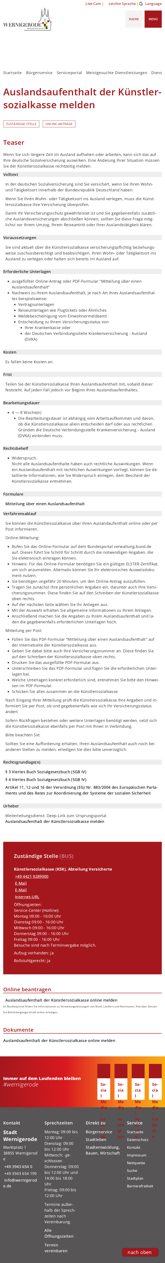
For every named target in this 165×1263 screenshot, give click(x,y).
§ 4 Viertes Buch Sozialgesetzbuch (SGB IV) (45, 779)
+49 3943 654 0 (17, 1166)
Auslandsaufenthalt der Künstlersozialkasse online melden (59, 1040)
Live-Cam (93, 3)
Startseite (12, 72)
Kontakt (134, 1147)
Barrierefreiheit (140, 1186)
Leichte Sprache (122, 3)
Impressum (136, 1155)
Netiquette (136, 1163)
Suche (132, 1170)
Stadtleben (96, 1139)
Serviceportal (69, 72)
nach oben (140, 1252)
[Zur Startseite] (27, 19)
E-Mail (21, 883)
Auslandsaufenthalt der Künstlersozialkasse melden (54, 821)
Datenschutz (137, 1139)
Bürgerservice (39, 72)
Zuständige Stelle (21, 124)
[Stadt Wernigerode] (20, 1159)
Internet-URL (27, 896)
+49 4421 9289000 (31, 876)
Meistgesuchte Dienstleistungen (116, 72)
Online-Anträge (59, 124)
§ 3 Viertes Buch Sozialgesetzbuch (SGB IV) (45, 771)
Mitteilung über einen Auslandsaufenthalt (45, 503)
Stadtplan (135, 1178)
